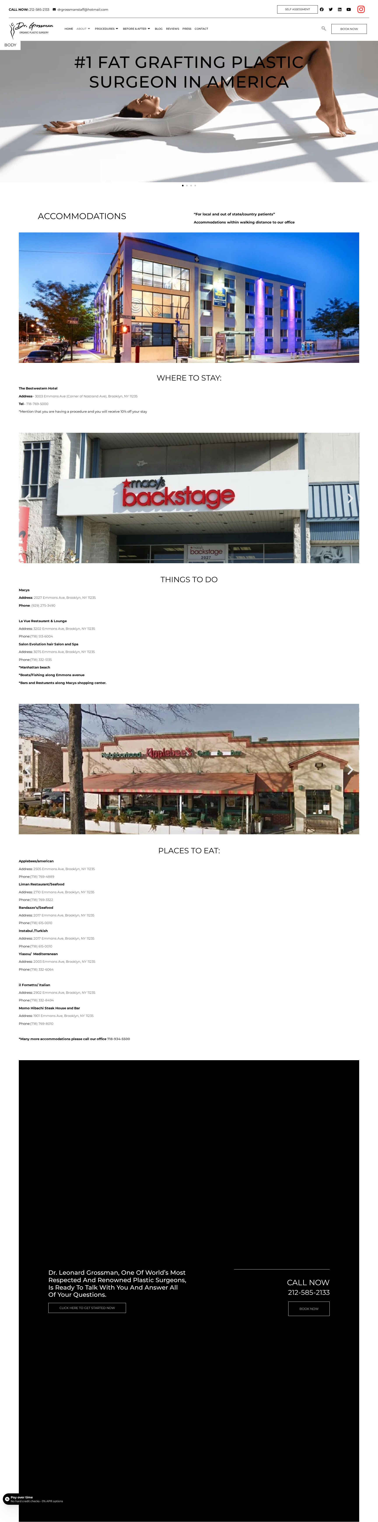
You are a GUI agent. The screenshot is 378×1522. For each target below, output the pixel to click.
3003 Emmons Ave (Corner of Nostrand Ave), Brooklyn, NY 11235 (86, 396)
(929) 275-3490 (43, 605)
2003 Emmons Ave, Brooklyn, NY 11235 (64, 961)
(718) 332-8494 (42, 1000)
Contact (201, 28)
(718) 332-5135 (41, 660)
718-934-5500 (118, 1039)
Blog (159, 28)
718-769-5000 (37, 404)
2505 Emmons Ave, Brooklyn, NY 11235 (64, 869)
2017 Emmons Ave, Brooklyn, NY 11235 (63, 915)
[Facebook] (322, 9)
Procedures (104, 28)
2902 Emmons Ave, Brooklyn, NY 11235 (64, 992)
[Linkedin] (340, 9)
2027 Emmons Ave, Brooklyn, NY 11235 (65, 598)
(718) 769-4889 (42, 876)
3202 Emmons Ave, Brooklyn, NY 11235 (64, 629)
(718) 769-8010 (41, 1024)
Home (69, 28)
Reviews (172, 28)
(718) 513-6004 (41, 636)
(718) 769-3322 (41, 900)
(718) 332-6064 (42, 969)
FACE (9, 45)
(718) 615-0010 (41, 923)
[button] (323, 28)
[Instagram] (361, 9)
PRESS (186, 28)
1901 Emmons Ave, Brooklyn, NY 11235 (63, 1016)
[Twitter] (331, 9)
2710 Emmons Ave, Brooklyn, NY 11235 (63, 892)
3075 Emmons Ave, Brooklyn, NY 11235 (64, 652)
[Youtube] (349, 9)
